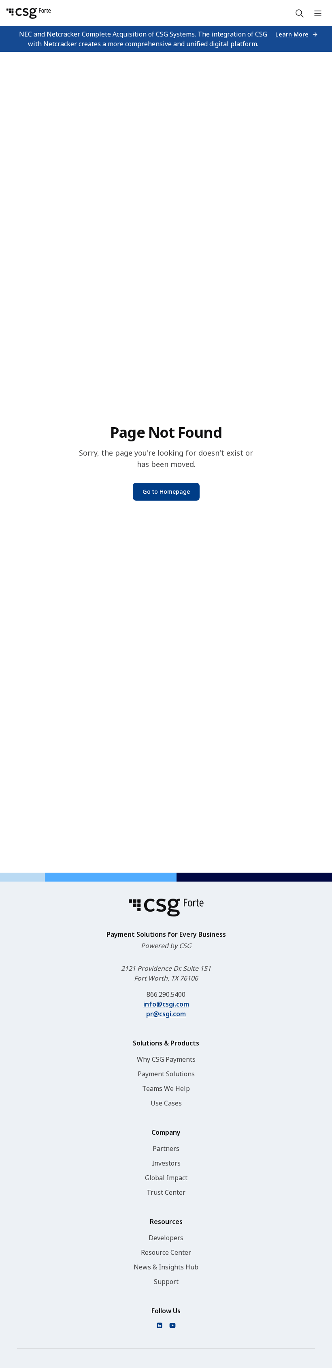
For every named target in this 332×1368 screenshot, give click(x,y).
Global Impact (166, 1177)
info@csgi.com (166, 1004)
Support (166, 1281)
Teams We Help (166, 1088)
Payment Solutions (166, 1073)
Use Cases (166, 1103)
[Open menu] (318, 13)
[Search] (299, 13)
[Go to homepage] (28, 13)
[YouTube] (172, 1325)
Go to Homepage (166, 491)
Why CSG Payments (166, 1059)
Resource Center (166, 1252)
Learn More (292, 34)
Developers (166, 1237)
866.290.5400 (166, 994)
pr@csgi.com (166, 1013)
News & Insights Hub (166, 1267)
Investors (166, 1163)
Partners (166, 1148)
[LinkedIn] (159, 1325)
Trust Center (166, 1192)
